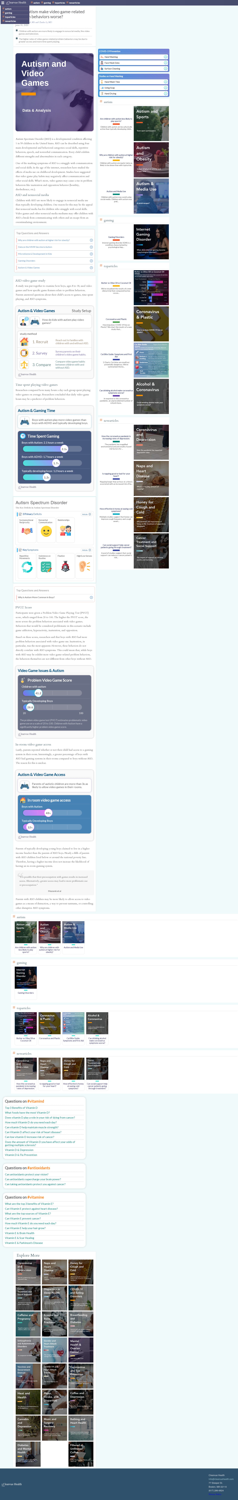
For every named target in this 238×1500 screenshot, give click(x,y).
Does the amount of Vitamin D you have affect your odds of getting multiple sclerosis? (40, 1143)
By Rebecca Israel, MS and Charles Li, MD (33, 22)
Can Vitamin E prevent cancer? (23, 1218)
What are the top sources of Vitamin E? (28, 1213)
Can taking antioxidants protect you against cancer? (35, 1184)
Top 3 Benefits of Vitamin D (21, 1107)
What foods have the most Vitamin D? (27, 1112)
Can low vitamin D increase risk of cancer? (29, 1136)
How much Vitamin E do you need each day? (30, 1223)
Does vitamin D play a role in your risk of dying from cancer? (40, 1117)
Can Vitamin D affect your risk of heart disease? (33, 1132)
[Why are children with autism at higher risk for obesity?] (50, 942)
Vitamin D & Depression (19, 1149)
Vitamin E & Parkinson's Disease (24, 1242)
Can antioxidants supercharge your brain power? (33, 1179)
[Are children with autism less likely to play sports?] (26, 942)
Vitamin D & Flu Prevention (21, 1154)
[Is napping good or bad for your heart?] (50, 1079)
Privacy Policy (215, 1494)
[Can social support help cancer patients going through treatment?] (97, 1079)
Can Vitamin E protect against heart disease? (31, 1208)
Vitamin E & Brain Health (19, 1233)
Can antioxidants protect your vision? (26, 1174)
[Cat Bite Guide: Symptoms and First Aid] (73, 1033)
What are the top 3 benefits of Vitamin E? (29, 1203)
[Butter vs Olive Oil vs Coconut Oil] (26, 1033)
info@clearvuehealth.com (221, 1479)
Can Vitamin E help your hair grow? (25, 1228)
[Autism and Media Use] (73, 942)
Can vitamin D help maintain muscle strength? (31, 1127)
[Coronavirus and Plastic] (50, 1033)
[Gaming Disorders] (26, 988)
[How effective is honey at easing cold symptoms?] (73, 1079)
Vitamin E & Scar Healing (19, 1237)
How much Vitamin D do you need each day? (31, 1122)
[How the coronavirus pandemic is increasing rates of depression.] (26, 1079)
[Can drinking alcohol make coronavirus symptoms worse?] (97, 1033)
